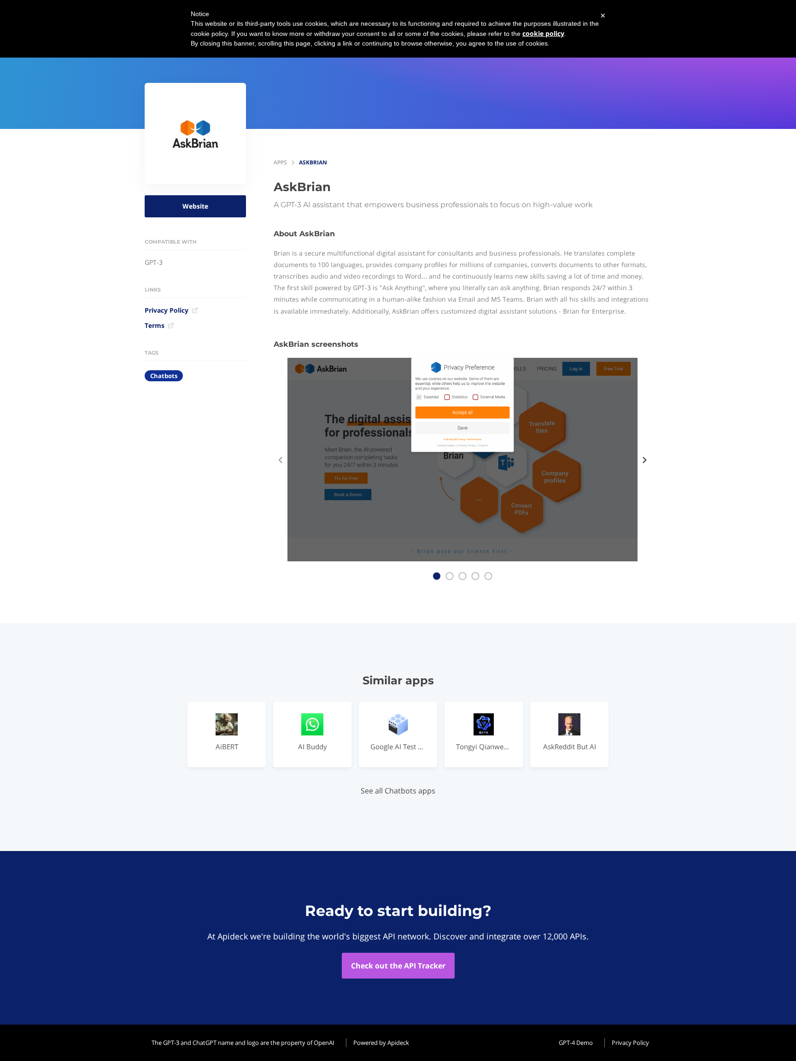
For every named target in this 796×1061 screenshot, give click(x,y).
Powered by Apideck (381, 1042)
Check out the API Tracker (398, 966)
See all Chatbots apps (398, 791)
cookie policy (543, 33)
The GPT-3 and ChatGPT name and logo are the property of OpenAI (243, 1042)
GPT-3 (154, 262)
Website (195, 206)
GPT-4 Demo (576, 1042)
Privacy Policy (166, 310)
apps (280, 162)
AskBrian (313, 162)
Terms (154, 325)
